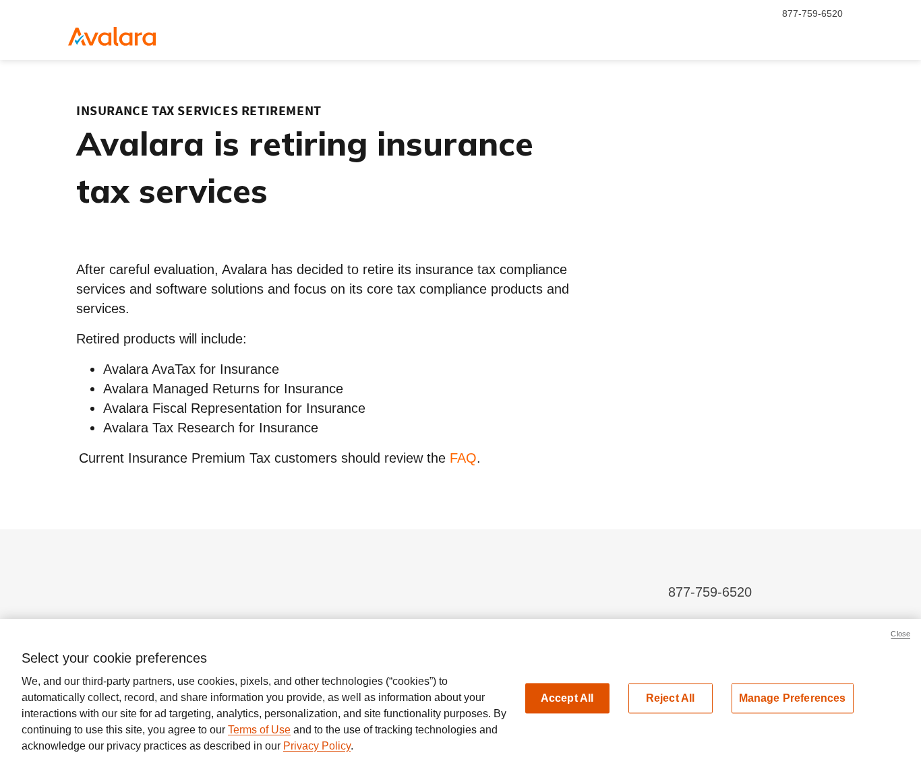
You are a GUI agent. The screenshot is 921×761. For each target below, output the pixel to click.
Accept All (567, 698)
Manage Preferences (792, 698)
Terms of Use (259, 729)
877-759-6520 (812, 13)
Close (900, 634)
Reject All (670, 698)
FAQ (463, 458)
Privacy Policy (317, 746)
